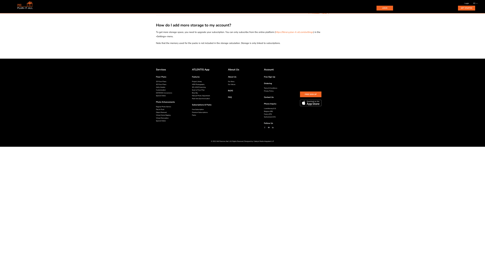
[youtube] (269, 127)
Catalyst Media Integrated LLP (264, 141)
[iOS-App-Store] (310, 103)
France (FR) (268, 114)
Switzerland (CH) (270, 117)
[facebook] (264, 127)
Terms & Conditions (270, 88)
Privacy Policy (269, 91)
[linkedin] (273, 127)
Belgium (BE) (268, 111)
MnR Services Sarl (222, 141)
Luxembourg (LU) (270, 108)
